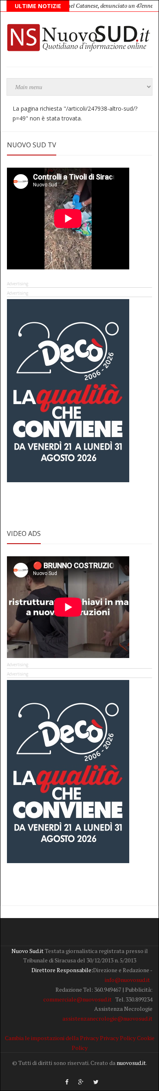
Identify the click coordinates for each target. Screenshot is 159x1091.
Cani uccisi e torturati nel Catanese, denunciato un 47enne (72, 5)
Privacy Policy (118, 1038)
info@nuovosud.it (127, 980)
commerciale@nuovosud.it (77, 999)
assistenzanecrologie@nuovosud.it (107, 1018)
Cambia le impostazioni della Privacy (52, 1038)
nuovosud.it (131, 1063)
